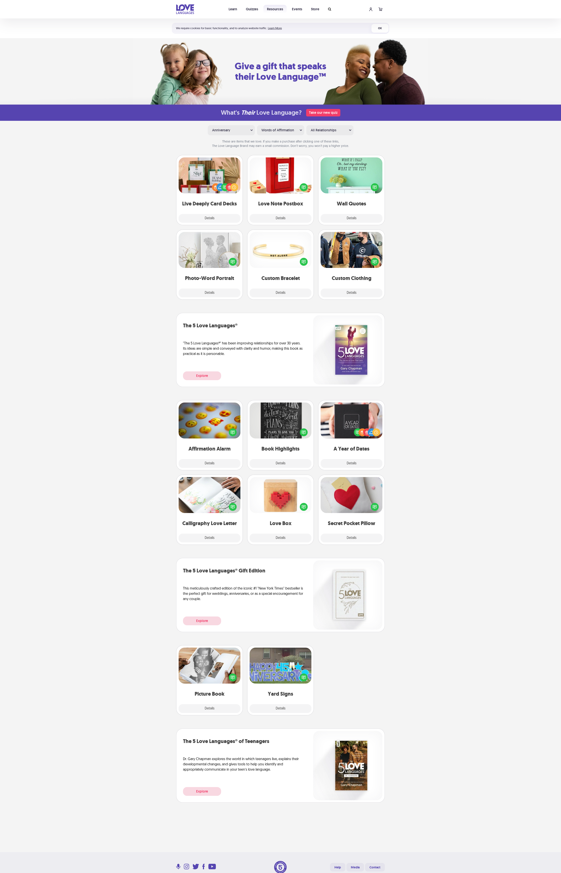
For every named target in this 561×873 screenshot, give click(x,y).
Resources (275, 9)
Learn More (275, 28)
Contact (374, 867)
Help (337, 867)
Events (297, 9)
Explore (202, 375)
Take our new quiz (323, 112)
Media (355, 867)
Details (210, 218)
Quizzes (252, 9)
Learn (233, 9)
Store (315, 9)
